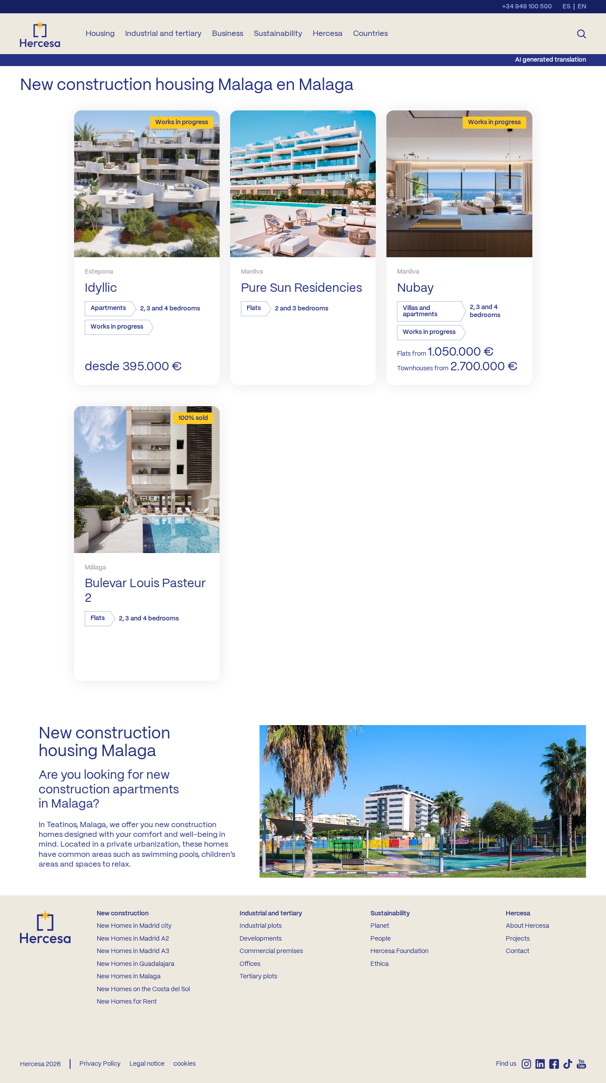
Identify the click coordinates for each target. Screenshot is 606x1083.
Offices (250, 964)
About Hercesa (527, 926)
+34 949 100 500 (527, 7)
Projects (518, 939)
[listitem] (526, 1064)
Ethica (379, 964)
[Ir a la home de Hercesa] (47, 33)
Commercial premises (271, 951)
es (567, 7)
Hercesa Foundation (399, 951)
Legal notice (147, 1064)
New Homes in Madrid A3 (133, 951)
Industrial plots (261, 926)
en (582, 7)
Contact (517, 951)
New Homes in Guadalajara (135, 964)
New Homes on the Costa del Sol (143, 989)
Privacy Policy (100, 1064)
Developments (261, 939)
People (380, 939)
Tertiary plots (258, 976)
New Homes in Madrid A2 (133, 939)
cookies (184, 1064)
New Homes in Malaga (129, 976)
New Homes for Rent (127, 1002)
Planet (379, 926)
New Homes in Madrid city (134, 926)
